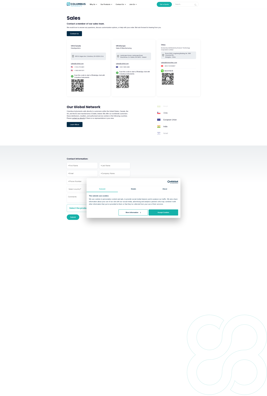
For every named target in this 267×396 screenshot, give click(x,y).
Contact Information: (77, 159)
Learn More (74, 124)
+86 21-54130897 (169, 66)
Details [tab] (133, 189)
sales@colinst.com (77, 63)
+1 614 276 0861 (79, 67)
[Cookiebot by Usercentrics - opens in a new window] (169, 182)
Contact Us (74, 34)
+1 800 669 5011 (79, 70)
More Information (132, 212)
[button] (93, 4)
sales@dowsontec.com (169, 62)
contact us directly (78, 118)
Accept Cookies (163, 212)
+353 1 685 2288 (124, 67)
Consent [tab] (102, 189)
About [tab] (164, 189)
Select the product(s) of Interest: (86, 208)
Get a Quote (164, 4)
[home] (76, 4)
